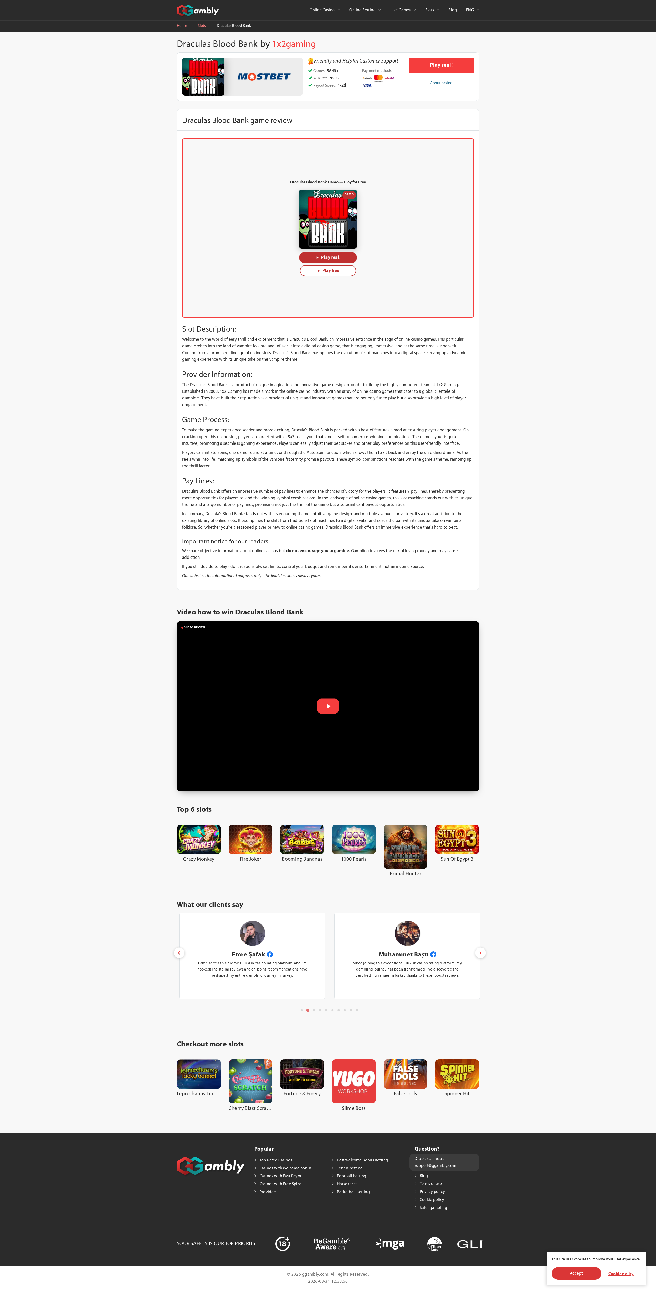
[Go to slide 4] (320, 1010)
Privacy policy (432, 1192)
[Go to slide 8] (345, 1010)
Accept (576, 1273)
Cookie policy (621, 1274)
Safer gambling (433, 1208)
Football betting (351, 1176)
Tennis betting (350, 1168)
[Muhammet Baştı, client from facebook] (278, 954)
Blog (452, 10)
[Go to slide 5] (326, 1010)
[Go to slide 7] (338, 1010)
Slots (430, 10)
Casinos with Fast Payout (282, 1176)
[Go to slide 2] (308, 1010)
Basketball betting (353, 1192)
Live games (401, 10)
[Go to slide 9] (351, 1010)
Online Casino (323, 10)
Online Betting (362, 10)
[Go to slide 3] (313, 1010)
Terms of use (431, 1184)
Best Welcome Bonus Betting (362, 1160)
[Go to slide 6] (332, 1010)
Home (182, 26)
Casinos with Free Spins (281, 1184)
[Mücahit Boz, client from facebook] (426, 954)
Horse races (347, 1184)
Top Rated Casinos (276, 1160)
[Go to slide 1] (302, 1010)
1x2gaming (294, 44)
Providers (268, 1192)
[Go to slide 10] (357, 1010)
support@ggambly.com (435, 1166)
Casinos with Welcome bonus (286, 1168)
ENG (470, 10)
